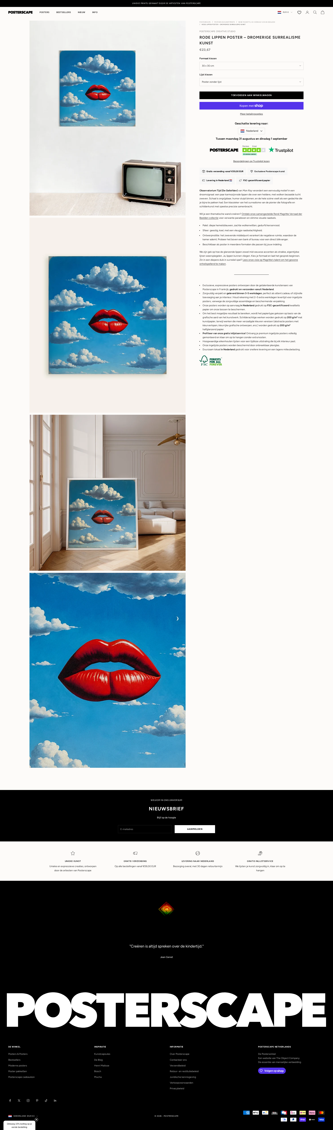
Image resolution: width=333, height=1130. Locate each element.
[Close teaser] (36, 1119)
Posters (44, 12)
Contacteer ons (178, 1059)
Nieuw (81, 12)
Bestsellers (63, 12)
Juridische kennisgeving (183, 1077)
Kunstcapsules (102, 1054)
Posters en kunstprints (224, 22)
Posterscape (205, 22)
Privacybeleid (177, 1088)
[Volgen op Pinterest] (37, 1100)
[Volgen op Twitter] (19, 1100)
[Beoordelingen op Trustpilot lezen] (251, 151)
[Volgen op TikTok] (46, 1100)
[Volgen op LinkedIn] (55, 1100)
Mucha (98, 1077)
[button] (19, 1125)
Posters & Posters (18, 1054)
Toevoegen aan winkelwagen (251, 95)
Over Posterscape (179, 1054)
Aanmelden (194, 829)
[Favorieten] (300, 12)
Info (95, 12)
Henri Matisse (101, 1065)
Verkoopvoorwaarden (181, 1082)
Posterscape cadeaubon (21, 1077)
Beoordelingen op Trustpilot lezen (251, 161)
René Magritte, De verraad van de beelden (256, 22)
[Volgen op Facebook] (10, 1100)
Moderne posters (17, 1065)
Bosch (97, 1071)
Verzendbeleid (178, 1065)
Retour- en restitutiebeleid (184, 1071)
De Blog (98, 1059)
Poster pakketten (17, 1071)
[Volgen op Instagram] (28, 1100)
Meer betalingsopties (251, 113)
